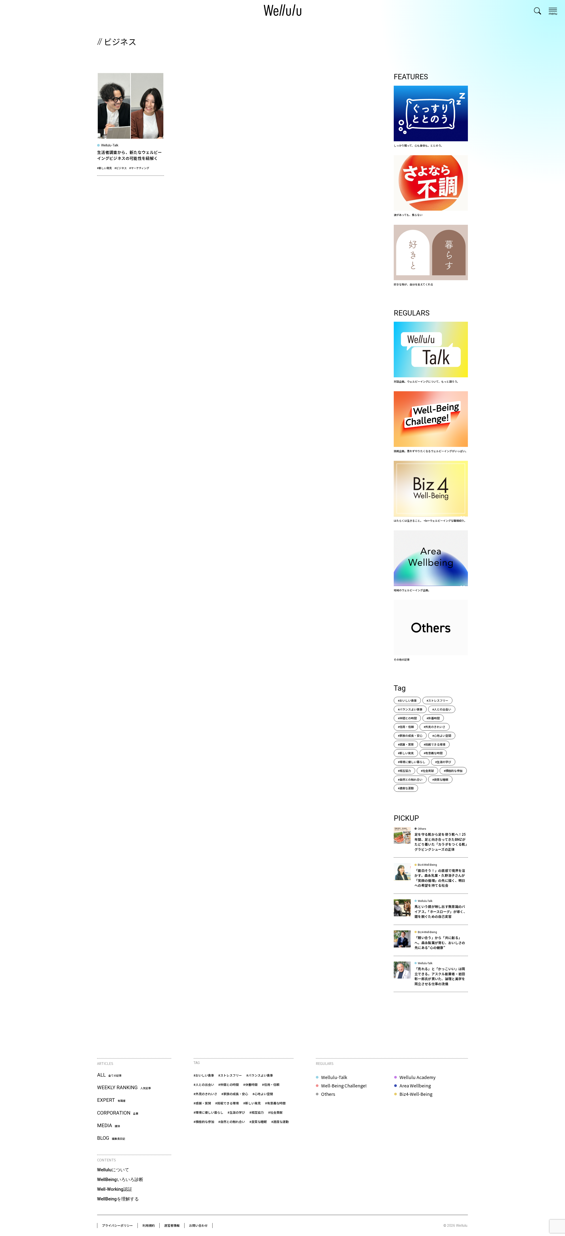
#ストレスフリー (437, 700)
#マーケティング (139, 168)
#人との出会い (441, 709)
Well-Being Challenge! (344, 1086)
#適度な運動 (406, 788)
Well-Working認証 (114, 1189)
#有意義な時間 (433, 753)
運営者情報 (172, 1225)
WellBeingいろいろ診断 (120, 1179)
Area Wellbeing (415, 1086)
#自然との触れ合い (410, 779)
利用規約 (148, 1225)
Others (328, 1094)
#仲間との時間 (407, 718)
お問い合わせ (198, 1225)
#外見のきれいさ (434, 727)
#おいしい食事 (407, 700)
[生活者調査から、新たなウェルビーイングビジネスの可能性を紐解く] (130, 124)
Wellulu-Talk (334, 1077)
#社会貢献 (427, 771)
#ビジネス (121, 168)
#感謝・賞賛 (406, 744)
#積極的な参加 (453, 771)
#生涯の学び (443, 762)
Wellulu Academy (417, 1077)
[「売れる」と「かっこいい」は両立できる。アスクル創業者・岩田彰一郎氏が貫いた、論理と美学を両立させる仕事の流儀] (431, 977)
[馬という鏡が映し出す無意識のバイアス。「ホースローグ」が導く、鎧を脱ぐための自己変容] (431, 912)
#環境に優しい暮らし (411, 762)
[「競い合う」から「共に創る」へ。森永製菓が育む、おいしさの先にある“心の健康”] (431, 943)
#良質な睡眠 (440, 779)
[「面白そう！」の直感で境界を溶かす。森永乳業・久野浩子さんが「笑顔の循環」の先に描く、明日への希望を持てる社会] (431, 878)
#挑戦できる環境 (434, 744)
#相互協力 (404, 771)
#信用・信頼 (406, 727)
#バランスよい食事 (410, 709)
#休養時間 (433, 718)
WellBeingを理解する (118, 1199)
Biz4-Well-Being (415, 1094)
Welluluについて (113, 1169)
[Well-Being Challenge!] (431, 422)
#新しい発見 (104, 168)
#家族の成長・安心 (410, 735)
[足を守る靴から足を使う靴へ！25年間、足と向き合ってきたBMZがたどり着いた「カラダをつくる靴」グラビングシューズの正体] (431, 842)
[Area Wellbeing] (431, 561)
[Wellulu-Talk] (431, 353)
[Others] (431, 631)
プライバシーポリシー (117, 1225)
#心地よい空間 (441, 735)
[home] (282, 10)
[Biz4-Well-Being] (431, 492)
